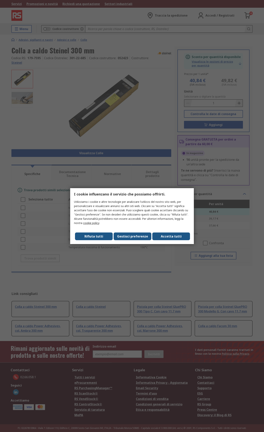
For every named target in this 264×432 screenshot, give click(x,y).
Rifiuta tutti (93, 236)
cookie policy (91, 223)
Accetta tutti (171, 236)
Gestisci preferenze (132, 236)
